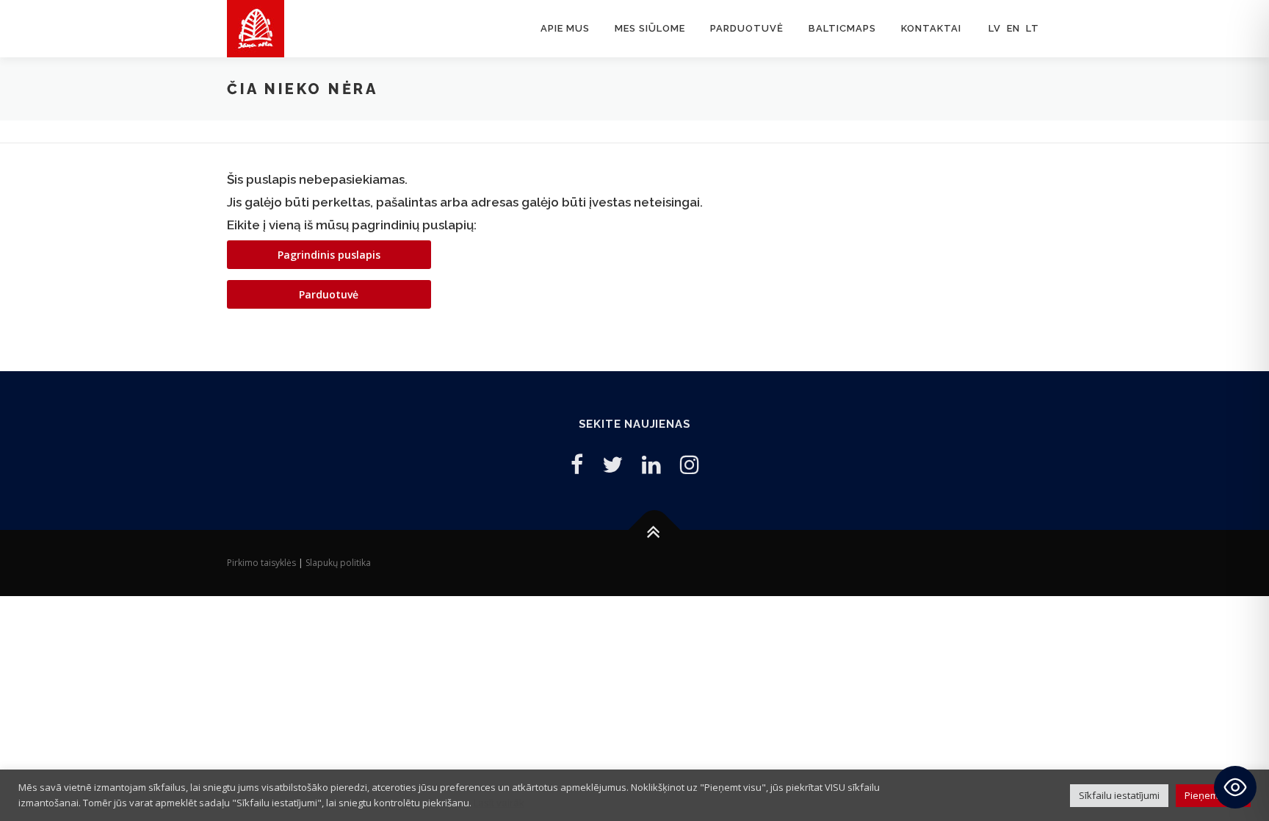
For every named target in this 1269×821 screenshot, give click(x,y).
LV (994, 28)
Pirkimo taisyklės (261, 562)
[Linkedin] (651, 464)
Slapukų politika (338, 562)
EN (1013, 28)
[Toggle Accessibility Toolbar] (1235, 787)
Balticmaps (842, 28)
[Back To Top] (655, 529)
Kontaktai (931, 28)
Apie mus (565, 28)
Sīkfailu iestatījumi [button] (1119, 795)
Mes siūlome (650, 28)
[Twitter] (612, 464)
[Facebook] (577, 464)
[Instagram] (689, 464)
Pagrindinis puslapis (329, 255)
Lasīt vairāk (499, 802)
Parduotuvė (747, 28)
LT (1032, 28)
